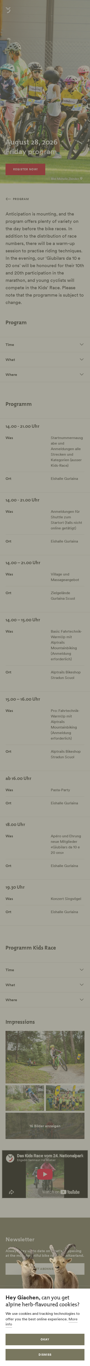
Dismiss (45, 1354)
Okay (45, 1339)
